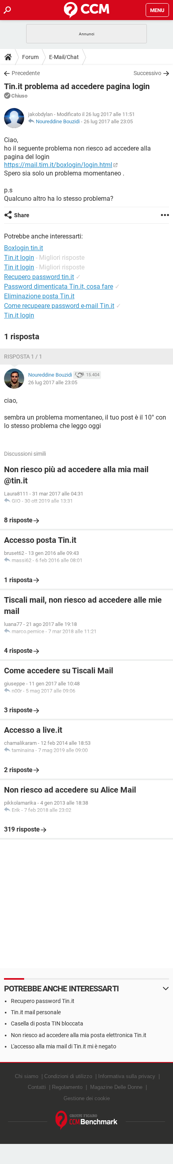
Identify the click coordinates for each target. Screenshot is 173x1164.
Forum (30, 57)
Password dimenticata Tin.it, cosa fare (58, 286)
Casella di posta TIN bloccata (47, 1023)
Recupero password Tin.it (42, 1001)
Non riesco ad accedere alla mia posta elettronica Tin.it (78, 1035)
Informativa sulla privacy (126, 1076)
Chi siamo (26, 1076)
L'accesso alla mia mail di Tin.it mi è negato (63, 1046)
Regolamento (67, 1087)
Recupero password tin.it (39, 277)
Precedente (26, 73)
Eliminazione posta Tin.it (39, 296)
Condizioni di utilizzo (68, 1076)
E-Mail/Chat (64, 57)
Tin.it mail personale (36, 1012)
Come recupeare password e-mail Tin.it (59, 306)
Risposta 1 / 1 (23, 356)
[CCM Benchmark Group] (86, 1120)
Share (21, 215)
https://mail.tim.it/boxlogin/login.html (58, 165)
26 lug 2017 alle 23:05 (108, 121)
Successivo (147, 73)
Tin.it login (19, 315)
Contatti (37, 1087)
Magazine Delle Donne (116, 1087)
